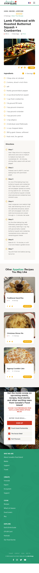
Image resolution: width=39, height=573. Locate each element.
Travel (6, 470)
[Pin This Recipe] (25, 68)
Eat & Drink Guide (10, 527)
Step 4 (10, 201)
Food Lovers (8, 512)
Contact (17, 553)
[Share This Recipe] (19, 68)
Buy (5, 516)
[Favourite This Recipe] (5, 41)
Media (6, 461)
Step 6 (10, 239)
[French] (29, 3)
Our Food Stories (10, 540)
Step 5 (10, 219)
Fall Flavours (15, 439)
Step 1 (10, 149)
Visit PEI (28, 553)
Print (24, 34)
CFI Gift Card (8, 532)
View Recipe (27, 306)
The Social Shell (16, 433)
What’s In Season (10, 508)
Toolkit (11, 553)
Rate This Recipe (17, 16)
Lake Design (30, 556)
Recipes (6, 504)
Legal (22, 553)
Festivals (7, 536)
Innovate (7, 481)
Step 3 (10, 179)
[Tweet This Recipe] (22, 68)
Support (7, 465)
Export (6, 485)
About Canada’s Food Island (13, 457)
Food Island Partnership (19, 428)
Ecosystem (7, 489)
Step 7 (10, 249)
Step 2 (10, 167)
